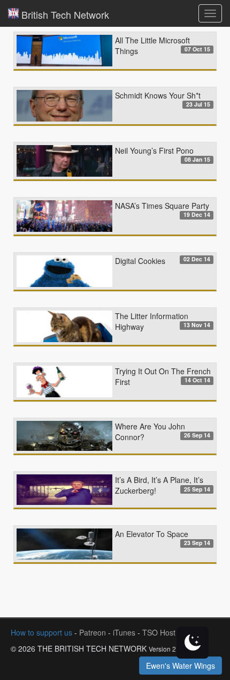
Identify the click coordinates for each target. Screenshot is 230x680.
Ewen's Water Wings (180, 665)
